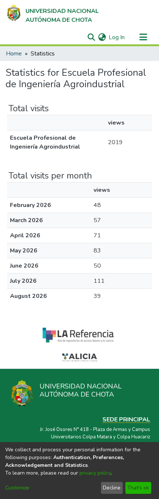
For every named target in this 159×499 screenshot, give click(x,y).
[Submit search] (91, 37)
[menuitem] (101, 37)
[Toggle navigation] (143, 37)
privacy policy (95, 472)
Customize (17, 487)
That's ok (138, 487)
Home (14, 54)
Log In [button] (117, 37)
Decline (112, 487)
